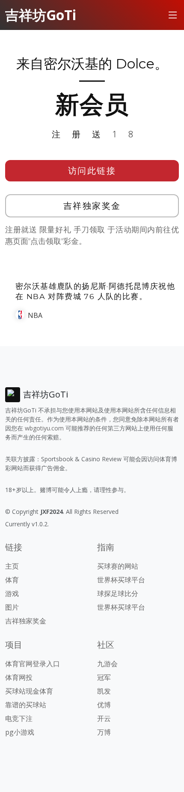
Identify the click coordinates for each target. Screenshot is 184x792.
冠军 (104, 677)
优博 (104, 704)
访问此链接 (92, 170)
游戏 (12, 593)
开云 (104, 718)
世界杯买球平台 (121, 579)
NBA (35, 315)
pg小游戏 (19, 732)
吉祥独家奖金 (92, 205)
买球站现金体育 (29, 691)
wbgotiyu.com (44, 428)
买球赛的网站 (117, 566)
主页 (12, 566)
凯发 (104, 691)
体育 (12, 579)
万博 (104, 732)
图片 (12, 607)
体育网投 (19, 677)
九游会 (107, 663)
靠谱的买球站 (25, 704)
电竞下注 (19, 718)
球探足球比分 (117, 593)
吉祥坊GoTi (40, 15)
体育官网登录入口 (32, 663)
